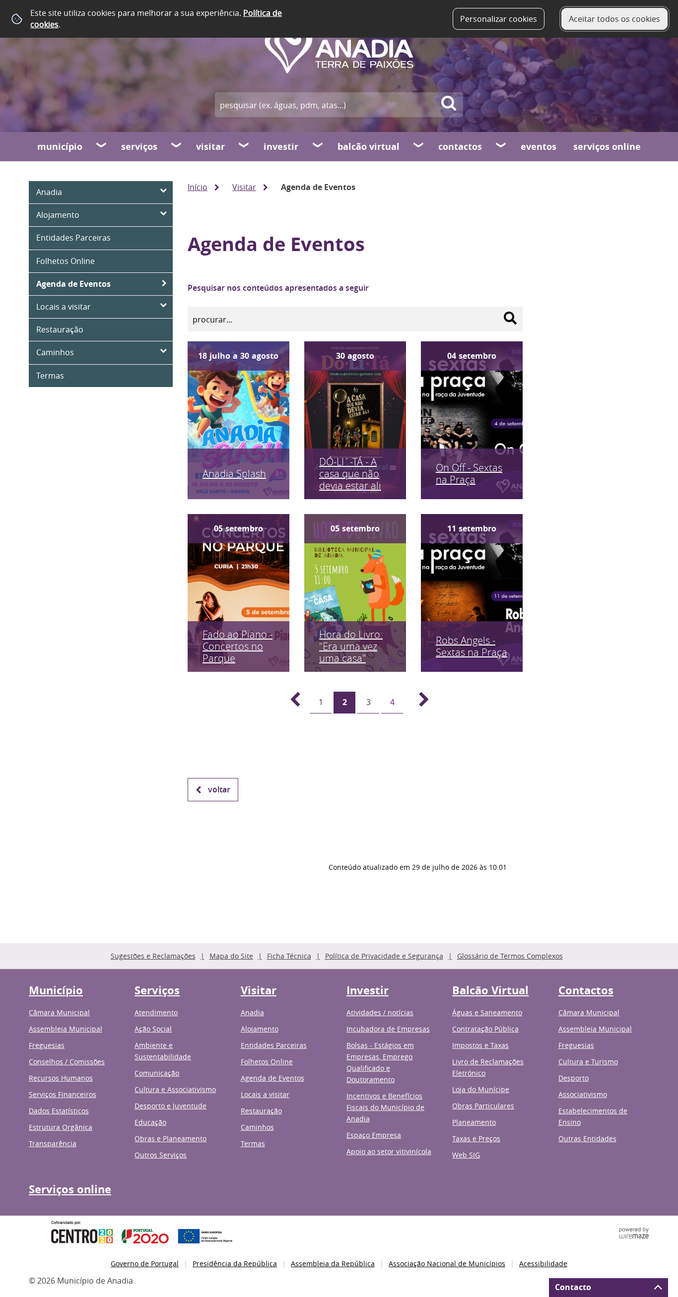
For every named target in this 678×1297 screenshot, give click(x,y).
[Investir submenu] (318, 146)
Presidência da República (235, 1263)
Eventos (538, 146)
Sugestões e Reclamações (153, 956)
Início (197, 187)
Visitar (210, 146)
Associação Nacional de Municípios (447, 1263)
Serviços (139, 146)
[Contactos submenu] (501, 146)
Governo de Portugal (145, 1263)
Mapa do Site (231, 956)
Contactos (460, 146)
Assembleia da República (333, 1263)
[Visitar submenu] (244, 146)
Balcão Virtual (369, 146)
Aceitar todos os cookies (614, 18)
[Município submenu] (102, 146)
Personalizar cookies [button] (498, 18)
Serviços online (607, 146)
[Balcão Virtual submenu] (419, 146)
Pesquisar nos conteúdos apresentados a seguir (278, 287)
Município (59, 146)
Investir (281, 146)
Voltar (219, 789)
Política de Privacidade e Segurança (384, 956)
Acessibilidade (543, 1263)
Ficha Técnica (289, 956)
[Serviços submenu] (177, 146)
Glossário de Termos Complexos (510, 956)
